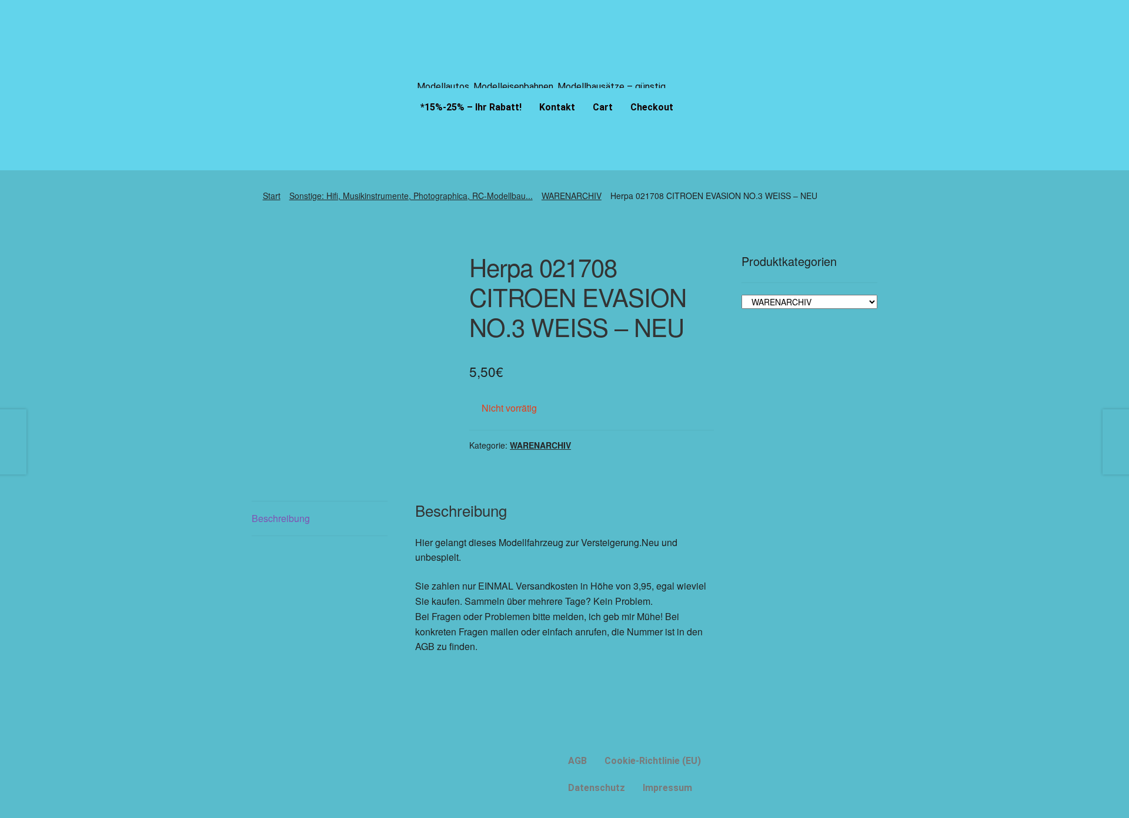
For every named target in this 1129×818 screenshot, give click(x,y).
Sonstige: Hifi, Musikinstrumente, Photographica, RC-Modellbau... (411, 195)
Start (271, 195)
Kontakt (557, 107)
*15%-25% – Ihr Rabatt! (471, 107)
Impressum (667, 787)
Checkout (651, 107)
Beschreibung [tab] (281, 518)
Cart (603, 107)
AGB (577, 760)
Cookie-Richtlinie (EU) (652, 760)
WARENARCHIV (572, 195)
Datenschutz (596, 787)
